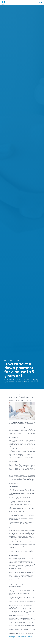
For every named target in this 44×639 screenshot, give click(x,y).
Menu (41, 2)
